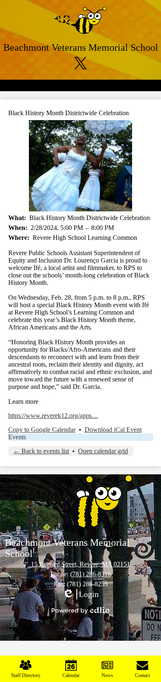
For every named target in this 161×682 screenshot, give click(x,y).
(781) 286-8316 (90, 574)
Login (80, 594)
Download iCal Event (113, 429)
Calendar (71, 675)
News (107, 675)
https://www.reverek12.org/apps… (53, 415)
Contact (142, 675)
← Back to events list (41, 451)
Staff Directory (25, 675)
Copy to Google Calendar (42, 429)
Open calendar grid (103, 451)
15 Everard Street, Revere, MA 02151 (80, 564)
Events (17, 436)
